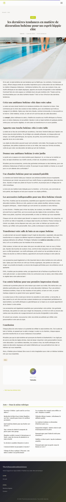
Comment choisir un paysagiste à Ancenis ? (17, 447)
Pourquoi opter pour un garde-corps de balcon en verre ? (47, 446)
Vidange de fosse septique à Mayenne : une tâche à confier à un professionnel (17, 451)
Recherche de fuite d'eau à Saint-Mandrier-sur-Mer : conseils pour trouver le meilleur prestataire (17, 418)
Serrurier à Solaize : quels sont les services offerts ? (17, 411)
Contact (5, 491)
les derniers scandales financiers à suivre (16, 443)
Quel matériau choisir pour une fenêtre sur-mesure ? (17, 424)
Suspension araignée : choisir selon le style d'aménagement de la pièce (48, 428)
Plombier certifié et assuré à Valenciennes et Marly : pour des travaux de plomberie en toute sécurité (17, 437)
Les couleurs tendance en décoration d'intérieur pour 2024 (46, 423)
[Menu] (61, 3)
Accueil (4, 12)
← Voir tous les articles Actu (11, 390)
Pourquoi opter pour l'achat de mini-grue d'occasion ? (47, 434)
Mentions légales (7, 488)
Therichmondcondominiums (15, 467)
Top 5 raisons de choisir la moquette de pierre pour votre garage (15, 430)
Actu (8, 12)
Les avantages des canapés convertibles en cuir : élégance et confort (48, 411)
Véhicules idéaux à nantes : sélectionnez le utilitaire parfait (48, 417)
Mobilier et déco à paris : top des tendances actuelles (48, 440)
